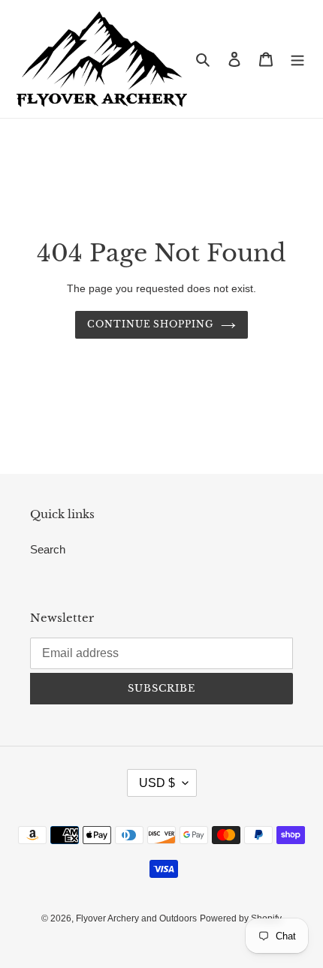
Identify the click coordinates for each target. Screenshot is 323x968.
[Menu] (297, 59)
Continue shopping (150, 324)
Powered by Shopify (241, 918)
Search (47, 549)
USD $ (157, 783)
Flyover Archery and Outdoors (136, 918)
